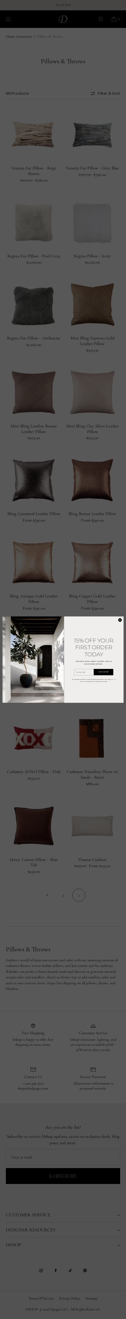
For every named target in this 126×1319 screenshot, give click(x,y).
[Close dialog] (120, 620)
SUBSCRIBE (103, 672)
